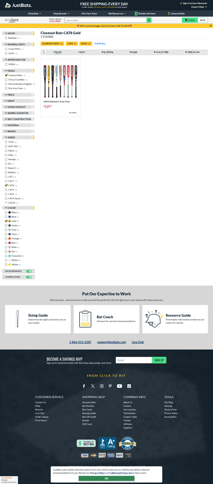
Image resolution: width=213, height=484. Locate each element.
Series (11, 137)
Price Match (41, 420)
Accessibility (170, 416)
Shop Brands (60, 13)
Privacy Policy (97, 472)
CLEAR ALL (100, 43)
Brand (12, 131)
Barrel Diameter (18, 113)
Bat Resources (116, 13)
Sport (11, 33)
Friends (127, 420)
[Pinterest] (110, 386)
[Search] (148, 20)
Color (12, 207)
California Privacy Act (121, 472)
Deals (11, 70)
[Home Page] (18, 5)
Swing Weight (17, 106)
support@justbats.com (111, 342)
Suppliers (127, 427)
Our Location (129, 409)
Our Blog (168, 402)
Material (13, 125)
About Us (127, 402)
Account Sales (89, 402)
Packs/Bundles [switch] (13, 271)
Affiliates (127, 424)
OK (107, 478)
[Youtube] (119, 386)
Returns (39, 409)
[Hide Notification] (210, 26)
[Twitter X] (92, 386)
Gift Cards (87, 424)
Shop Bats (33, 13)
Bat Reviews (88, 406)
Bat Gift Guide (89, 416)
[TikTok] (129, 386)
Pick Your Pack (89, 13)
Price (11, 94)
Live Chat (138, 342)
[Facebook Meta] (84, 386)
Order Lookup (41, 416)
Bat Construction (19, 119)
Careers (127, 406)
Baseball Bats (16, 44)
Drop (11, 100)
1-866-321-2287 (80, 342)
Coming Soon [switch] (12, 277)
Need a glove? (55, 20)
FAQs (37, 406)
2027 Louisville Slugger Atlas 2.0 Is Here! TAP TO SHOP (104, 26)
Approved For (16, 59)
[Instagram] (101, 386)
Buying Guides (89, 413)
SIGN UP (159, 360)
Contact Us (40, 402)
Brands (85, 420)
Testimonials (129, 413)
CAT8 (70, 43)
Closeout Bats (178, 13)
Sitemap (168, 406)
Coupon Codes (130, 416)
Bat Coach (87, 409)
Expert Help (197, 7)
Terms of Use (170, 409)
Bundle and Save (145, 13)
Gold (84, 43)
